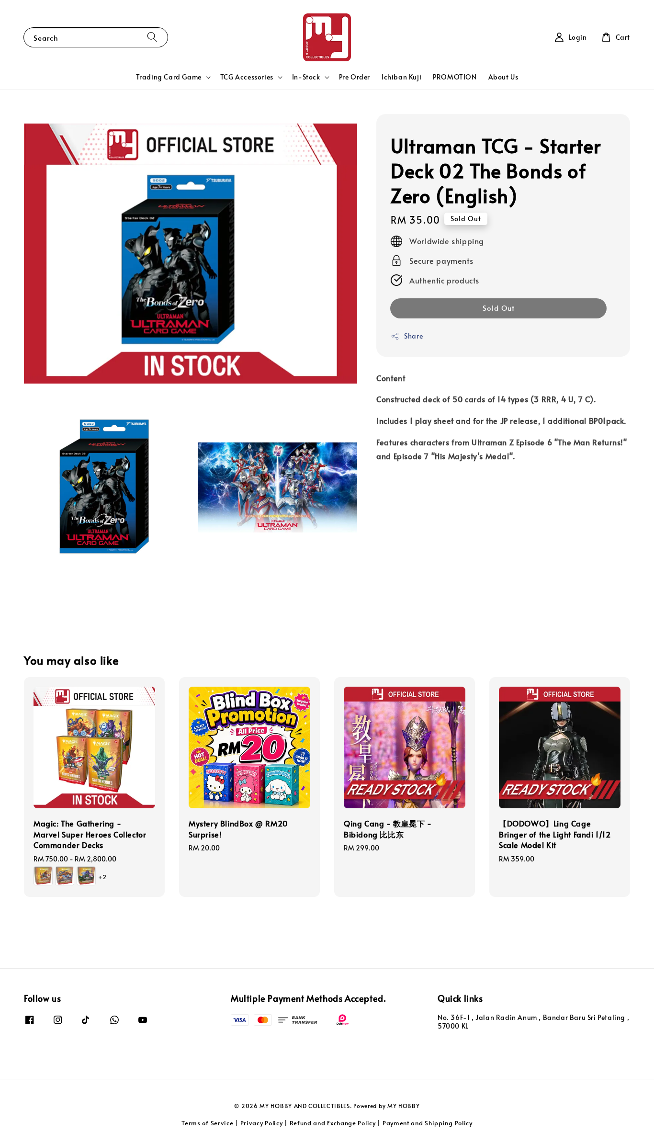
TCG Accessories (246, 77)
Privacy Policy (261, 1123)
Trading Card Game (169, 77)
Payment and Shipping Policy (428, 1123)
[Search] (152, 37)
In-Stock (306, 77)
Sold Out (499, 308)
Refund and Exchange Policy (333, 1123)
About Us (503, 76)
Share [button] (413, 336)
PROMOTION (454, 76)
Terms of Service (207, 1123)
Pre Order (354, 76)
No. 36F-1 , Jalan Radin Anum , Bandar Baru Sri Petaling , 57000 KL (533, 1021)
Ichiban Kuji (401, 76)
